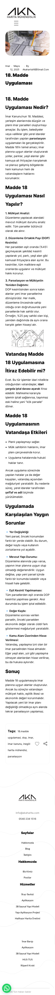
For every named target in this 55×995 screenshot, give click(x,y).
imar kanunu (15, 743)
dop (24, 737)
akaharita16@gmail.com (36, 69)
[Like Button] (37, 743)
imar (7, 66)
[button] (6, 988)
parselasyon (15, 756)
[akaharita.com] (21, 13)
